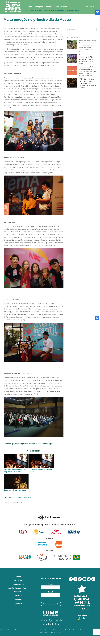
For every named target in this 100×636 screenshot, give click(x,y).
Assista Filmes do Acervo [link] (18, 588)
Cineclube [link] (18, 592)
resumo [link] (28, 497)
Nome (51, 584)
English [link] (86, 6)
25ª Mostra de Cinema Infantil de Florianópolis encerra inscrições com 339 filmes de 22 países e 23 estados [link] (87, 83)
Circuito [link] (18, 596)
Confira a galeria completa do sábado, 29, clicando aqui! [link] (28, 444)
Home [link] (18, 577)
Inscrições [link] (18, 580)
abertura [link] (12, 497)
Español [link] (91, 6)
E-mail (51, 592)
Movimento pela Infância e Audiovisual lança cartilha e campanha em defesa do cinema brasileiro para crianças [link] (87, 71)
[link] (97, 12)
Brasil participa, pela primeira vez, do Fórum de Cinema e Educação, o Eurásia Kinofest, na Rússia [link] (87, 59)
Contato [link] (18, 603)
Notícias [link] (18, 599)
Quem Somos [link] (18, 584)
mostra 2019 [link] (20, 497)
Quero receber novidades (51, 604)
